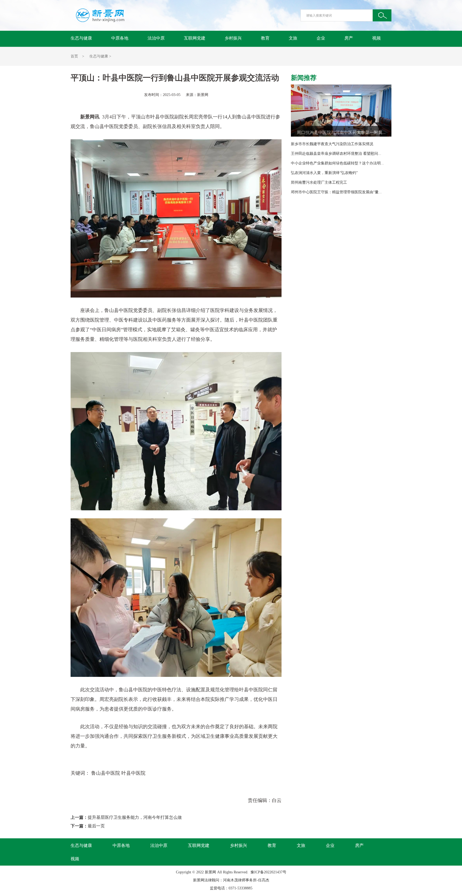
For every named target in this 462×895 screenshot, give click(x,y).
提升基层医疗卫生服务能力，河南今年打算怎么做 (135, 817)
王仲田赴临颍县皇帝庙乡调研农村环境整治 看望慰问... (336, 154)
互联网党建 (194, 38)
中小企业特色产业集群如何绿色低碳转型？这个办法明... (337, 163)
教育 (265, 38)
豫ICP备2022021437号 (268, 872)
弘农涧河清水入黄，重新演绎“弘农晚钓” (324, 173)
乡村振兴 (233, 38)
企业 (321, 38)
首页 (74, 56)
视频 (376, 38)
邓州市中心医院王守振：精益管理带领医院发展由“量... (336, 192)
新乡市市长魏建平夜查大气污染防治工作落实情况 (332, 144)
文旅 (293, 38)
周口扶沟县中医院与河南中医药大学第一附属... (341, 132)
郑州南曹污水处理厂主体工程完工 (319, 182)
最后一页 (96, 826)
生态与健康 (81, 38)
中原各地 (119, 38)
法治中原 (156, 38)
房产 (348, 38)
